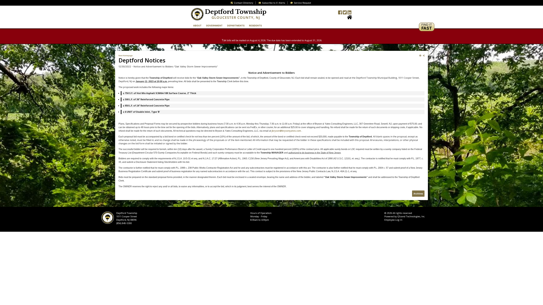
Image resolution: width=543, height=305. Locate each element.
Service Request (302, 2)
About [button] (197, 25)
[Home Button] (349, 18)
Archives (418, 193)
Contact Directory (243, 2)
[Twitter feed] (345, 13)
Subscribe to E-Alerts (273, 2)
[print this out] (419, 56)
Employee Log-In (393, 219)
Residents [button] (255, 25)
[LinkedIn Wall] (349, 13)
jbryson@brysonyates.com (286, 130)
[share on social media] (423, 56)
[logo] (228, 14)
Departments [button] (235, 25)
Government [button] (214, 25)
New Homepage (125, 55)
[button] (426, 27)
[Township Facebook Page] (340, 13)
